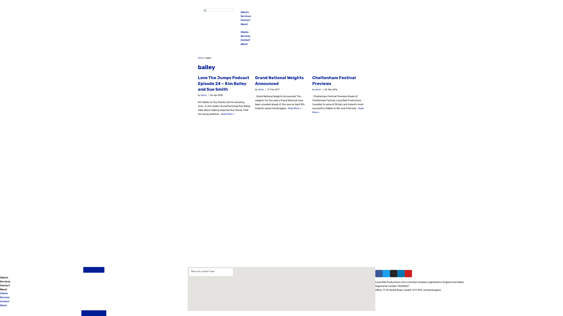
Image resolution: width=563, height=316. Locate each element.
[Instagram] (343, 13)
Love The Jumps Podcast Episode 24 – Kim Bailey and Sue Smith (223, 83)
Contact (245, 20)
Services (246, 16)
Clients (245, 12)
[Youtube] (408, 273)
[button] (282, 28)
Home (201, 58)
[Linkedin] (401, 273)
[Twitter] (351, 13)
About (244, 24)
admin (204, 95)
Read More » (228, 114)
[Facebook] (336, 13)
